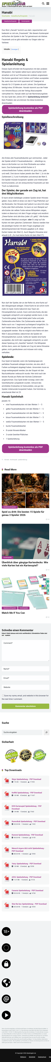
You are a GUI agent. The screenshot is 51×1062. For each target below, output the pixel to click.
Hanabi (6, 459)
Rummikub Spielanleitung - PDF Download (28, 821)
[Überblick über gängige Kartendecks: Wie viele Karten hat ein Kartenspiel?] (25, 541)
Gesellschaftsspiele (19, 16)
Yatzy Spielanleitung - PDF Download (26, 864)
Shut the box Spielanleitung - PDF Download (29, 904)
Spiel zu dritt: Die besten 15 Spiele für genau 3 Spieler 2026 (23, 513)
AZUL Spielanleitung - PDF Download (26, 877)
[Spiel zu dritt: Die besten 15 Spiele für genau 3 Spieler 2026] (25, 491)
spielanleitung (22, 459)
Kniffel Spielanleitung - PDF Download (27, 793)
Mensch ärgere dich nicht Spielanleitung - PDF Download (28, 849)
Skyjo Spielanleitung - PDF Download (26, 779)
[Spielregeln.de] (17, 4)
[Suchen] (46, 732)
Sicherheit (32, 1057)
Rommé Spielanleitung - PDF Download (27, 835)
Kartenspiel (13, 459)
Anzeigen (15, 49)
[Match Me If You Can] (25, 592)
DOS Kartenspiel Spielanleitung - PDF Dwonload (27, 807)
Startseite (6, 16)
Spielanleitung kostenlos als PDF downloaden (25, 109)
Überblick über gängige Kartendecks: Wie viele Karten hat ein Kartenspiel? (25, 564)
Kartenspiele (26, 21)
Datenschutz (42, 1057)
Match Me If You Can (13, 612)
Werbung (23, 1057)
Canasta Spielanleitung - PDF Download (27, 890)
